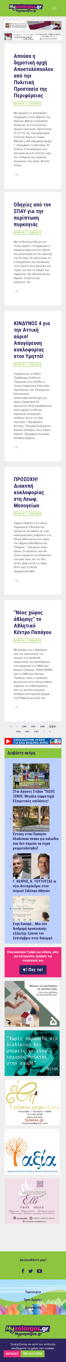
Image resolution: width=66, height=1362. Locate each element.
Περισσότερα (32, 1353)
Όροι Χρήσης (33, 1300)
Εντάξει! (12, 1353)
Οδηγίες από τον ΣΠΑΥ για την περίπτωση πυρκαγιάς (32, 214)
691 (27, 731)
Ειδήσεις (35, 104)
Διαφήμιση (33, 1307)
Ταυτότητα (33, 1292)
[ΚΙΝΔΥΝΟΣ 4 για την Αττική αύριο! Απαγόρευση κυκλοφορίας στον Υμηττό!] (16, 447)
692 (36, 731)
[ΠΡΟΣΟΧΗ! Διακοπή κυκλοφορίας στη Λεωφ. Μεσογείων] (16, 580)
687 (33, 726)
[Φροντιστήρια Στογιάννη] (33, 25)
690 (18, 731)
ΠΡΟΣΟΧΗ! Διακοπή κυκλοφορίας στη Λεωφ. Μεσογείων (29, 492)
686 (24, 726)
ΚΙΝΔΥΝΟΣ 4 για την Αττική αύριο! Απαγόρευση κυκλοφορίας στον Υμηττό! (32, 339)
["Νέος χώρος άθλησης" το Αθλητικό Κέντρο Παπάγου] (16, 707)
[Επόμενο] (44, 731)
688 (42, 726)
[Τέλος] (50, 731)
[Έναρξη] (11, 726)
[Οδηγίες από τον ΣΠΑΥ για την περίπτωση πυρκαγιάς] (16, 291)
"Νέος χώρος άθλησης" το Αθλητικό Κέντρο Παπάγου (32, 622)
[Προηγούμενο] (17, 726)
